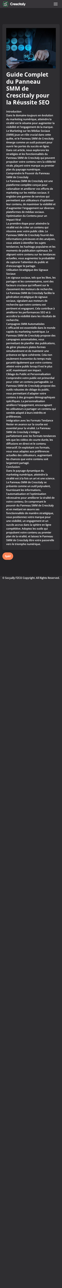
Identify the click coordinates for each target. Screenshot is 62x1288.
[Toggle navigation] (55, 4)
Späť (8, 556)
